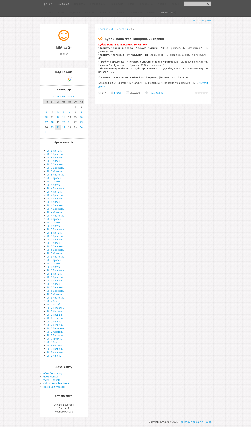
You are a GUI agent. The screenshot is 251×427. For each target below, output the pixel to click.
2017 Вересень (55, 328)
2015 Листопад (55, 256)
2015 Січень (53, 222)
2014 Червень (55, 198)
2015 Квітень (54, 232)
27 (63, 127)
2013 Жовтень (55, 171)
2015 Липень (54, 243)
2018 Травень (55, 348)
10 (46, 117)
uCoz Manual (50, 376)
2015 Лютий (53, 225)
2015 (113, 29)
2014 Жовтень (55, 212)
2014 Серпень (55, 205)
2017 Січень (53, 301)
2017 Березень (55, 307)
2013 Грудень (54, 178)
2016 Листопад (55, 297)
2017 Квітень (54, 311)
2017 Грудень (54, 338)
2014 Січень (53, 181)
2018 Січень (53, 342)
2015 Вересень (55, 249)
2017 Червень (55, 318)
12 (58, 117)
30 (81, 127)
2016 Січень (53, 263)
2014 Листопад (55, 215)
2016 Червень (55, 280)
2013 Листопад (55, 174)
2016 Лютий (53, 266)
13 (63, 117)
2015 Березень (55, 229)
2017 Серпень (55, 325)
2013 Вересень (55, 167)
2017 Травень (55, 314)
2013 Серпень (55, 164)
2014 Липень (54, 202)
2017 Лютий (53, 304)
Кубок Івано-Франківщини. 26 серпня (134, 39)
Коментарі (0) (156, 92)
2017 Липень (54, 321)
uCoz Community (52, 373)
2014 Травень (55, 195)
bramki (117, 92)
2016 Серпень (55, 287)
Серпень (124, 29)
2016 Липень (54, 284)
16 (81, 117)
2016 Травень (55, 277)
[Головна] (63, 40)
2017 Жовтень (55, 331)
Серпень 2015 (64, 96)
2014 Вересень (55, 208)
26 (58, 127)
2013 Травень (55, 154)
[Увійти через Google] (69, 79)
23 (81, 122)
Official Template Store (56, 383)
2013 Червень (55, 157)
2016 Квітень (54, 273)
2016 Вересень (55, 290)
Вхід (209, 20)
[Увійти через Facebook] (63, 79)
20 (63, 122)
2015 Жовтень (55, 253)
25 (52, 127)
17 (46, 122)
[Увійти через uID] (57, 79)
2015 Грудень (54, 260)
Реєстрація (199, 20)
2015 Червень (55, 239)
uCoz (208, 421)
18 (52, 122)
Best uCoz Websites (54, 386)
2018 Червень (55, 352)
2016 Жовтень (55, 294)
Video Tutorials (51, 380)
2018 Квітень (54, 345)
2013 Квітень (54, 150)
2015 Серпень (55, 246)
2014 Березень (55, 188)
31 (46, 132)
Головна (103, 29)
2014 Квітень (54, 191)
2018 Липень (54, 355)
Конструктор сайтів (191, 421)
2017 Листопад (55, 335)
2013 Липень (54, 160)
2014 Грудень (54, 219)
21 (69, 122)
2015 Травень (55, 236)
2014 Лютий (53, 184)
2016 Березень (55, 270)
